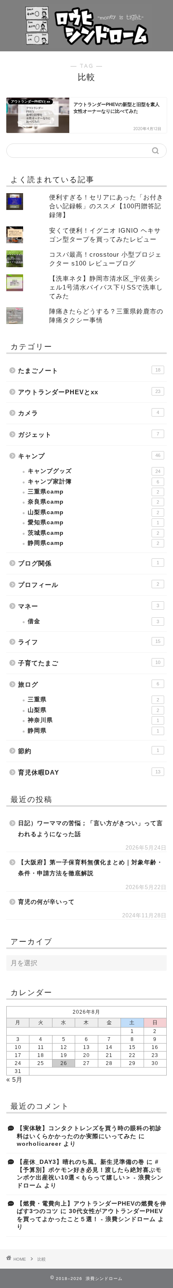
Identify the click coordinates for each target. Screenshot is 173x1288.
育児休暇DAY (89, 772)
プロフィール (88, 584)
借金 (93, 621)
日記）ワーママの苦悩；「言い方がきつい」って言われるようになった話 (90, 828)
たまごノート (89, 370)
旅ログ (88, 684)
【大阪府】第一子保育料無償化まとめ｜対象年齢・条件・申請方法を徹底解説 (90, 867)
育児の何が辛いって (46, 902)
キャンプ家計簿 (93, 481)
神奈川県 (93, 720)
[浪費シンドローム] (87, 44)
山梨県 (93, 710)
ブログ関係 (88, 563)
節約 (88, 750)
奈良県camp (93, 502)
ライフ (89, 641)
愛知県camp (93, 522)
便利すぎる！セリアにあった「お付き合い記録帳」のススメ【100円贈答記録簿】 (106, 206)
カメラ (88, 413)
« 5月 (14, 1079)
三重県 (93, 699)
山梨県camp (93, 512)
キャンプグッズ (94, 471)
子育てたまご (89, 663)
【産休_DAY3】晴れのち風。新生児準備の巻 (80, 1162)
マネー (88, 606)
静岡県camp (93, 543)
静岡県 (93, 731)
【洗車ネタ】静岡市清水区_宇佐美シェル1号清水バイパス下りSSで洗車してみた (106, 287)
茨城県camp (93, 533)
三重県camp (93, 492)
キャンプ (89, 455)
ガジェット (88, 434)
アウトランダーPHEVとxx (89, 392)
